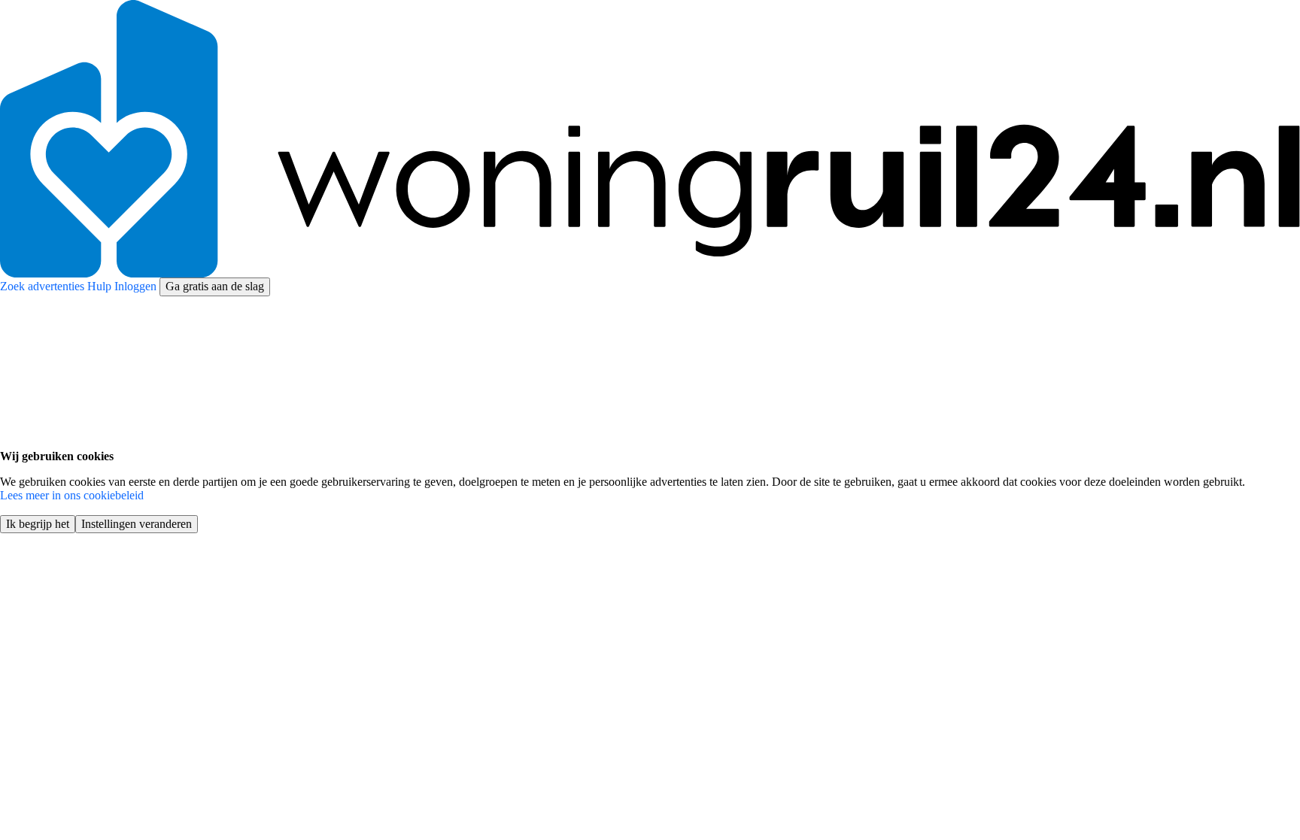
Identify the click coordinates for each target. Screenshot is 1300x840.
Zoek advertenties (43, 286)
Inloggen (136, 286)
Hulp (100, 286)
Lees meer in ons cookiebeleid (72, 495)
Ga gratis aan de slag (215, 286)
